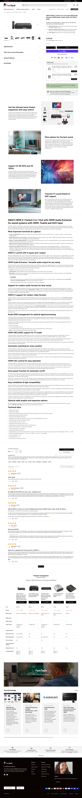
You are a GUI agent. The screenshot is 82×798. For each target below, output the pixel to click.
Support (67, 9)
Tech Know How (60, 9)
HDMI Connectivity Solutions (22, 9)
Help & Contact (34, 767)
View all (76, 690)
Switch (23, 461)
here (38, 282)
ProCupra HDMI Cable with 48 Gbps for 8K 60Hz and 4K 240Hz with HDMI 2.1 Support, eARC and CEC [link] (62, 67)
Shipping (52, 40)
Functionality (45, 461)
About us (33, 764)
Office (39, 9)
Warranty (33, 773)
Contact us (58, 781)
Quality (30, 461)
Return (32, 771)
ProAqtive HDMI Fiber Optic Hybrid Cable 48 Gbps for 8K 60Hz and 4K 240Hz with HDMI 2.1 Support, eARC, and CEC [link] (61, 75)
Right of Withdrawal (63, 793)
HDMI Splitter (44, 769)
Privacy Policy (71, 793)
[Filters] (65, 467)
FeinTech (7, 793)
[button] (77, 5)
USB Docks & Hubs (45, 773)
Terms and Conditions (54, 793)
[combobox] (44, 5)
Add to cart (67, 47)
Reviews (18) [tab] (10, 466)
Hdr (26, 461)
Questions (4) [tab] (17, 466)
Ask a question (66, 452)
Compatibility (38, 461)
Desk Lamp (43, 776)
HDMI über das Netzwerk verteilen (11, 708)
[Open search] (61, 467)
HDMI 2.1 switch (9, 12)
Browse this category (41, 577)
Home (5, 12)
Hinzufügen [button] (74, 71)
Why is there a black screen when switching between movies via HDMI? (69, 710)
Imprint (48, 793)
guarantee (70, 752)
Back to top (41, 755)
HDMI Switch (44, 771)
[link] (49, 69)
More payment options (62, 54)
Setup (34, 461)
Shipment (33, 769)
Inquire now (67, 94)
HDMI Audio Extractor (9, 9)
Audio (33, 9)
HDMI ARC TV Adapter (46, 767)
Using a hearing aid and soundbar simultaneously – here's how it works (31, 710)
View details (21, 602)
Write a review (66, 449)
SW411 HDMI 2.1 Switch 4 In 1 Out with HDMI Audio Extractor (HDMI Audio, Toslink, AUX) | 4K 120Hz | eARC (20, 12)
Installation (14, 461)
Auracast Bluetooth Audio (49, 708)
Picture (49, 461)
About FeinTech (52, 9)
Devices (19, 461)
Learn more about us (41, 678)
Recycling (76, 793)
